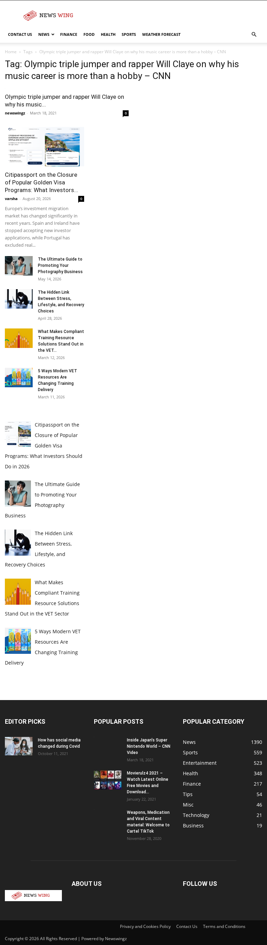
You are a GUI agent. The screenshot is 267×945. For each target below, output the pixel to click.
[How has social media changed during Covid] (19, 746)
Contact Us (20, 34)
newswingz (15, 113)
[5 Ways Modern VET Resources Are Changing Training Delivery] (19, 378)
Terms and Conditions (224, 926)
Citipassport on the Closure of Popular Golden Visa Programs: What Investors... (41, 183)
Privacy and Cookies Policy (145, 926)
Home (11, 52)
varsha (11, 198)
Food (89, 34)
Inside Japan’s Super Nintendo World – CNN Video (148, 746)
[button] (253, 34)
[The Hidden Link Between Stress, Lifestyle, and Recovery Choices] (19, 299)
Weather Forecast (161, 34)
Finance (68, 34)
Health (108, 34)
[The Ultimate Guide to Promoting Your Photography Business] (19, 266)
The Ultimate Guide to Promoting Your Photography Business (60, 266)
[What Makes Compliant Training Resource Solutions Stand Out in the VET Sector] (19, 338)
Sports (129, 34)
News (43, 34)
